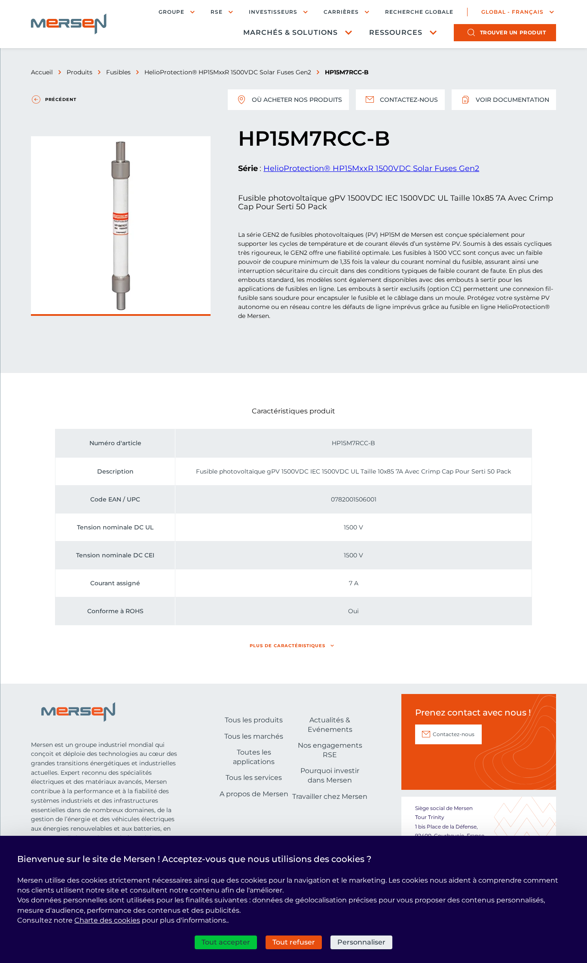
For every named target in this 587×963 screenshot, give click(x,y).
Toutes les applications (254, 757)
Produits (79, 72)
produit (513, 32)
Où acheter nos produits (297, 100)
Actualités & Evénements (330, 725)
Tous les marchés (253, 736)
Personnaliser (361, 942)
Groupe (171, 12)
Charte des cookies (107, 920)
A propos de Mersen (254, 794)
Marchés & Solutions (290, 32)
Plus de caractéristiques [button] (287, 645)
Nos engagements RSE (330, 750)
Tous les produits (254, 720)
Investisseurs (273, 12)
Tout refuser (293, 942)
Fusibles (118, 72)
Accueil (42, 72)
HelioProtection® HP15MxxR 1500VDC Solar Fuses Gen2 (227, 72)
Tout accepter (226, 942)
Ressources (395, 32)
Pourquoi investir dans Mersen (329, 775)
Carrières (341, 12)
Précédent (60, 99)
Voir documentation (512, 100)
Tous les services (254, 777)
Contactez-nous (409, 100)
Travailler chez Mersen (329, 796)
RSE (217, 12)
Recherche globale (419, 12)
